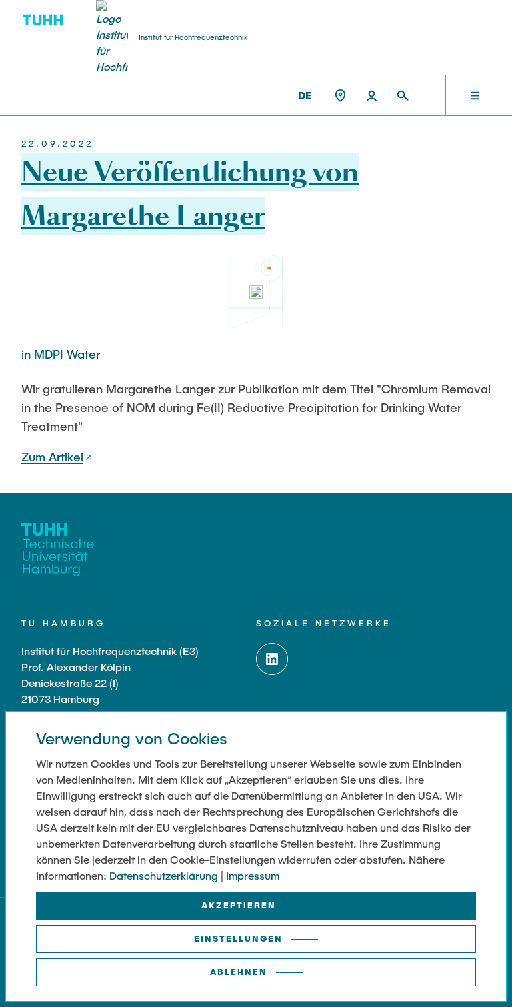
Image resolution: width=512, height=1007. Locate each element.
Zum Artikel (52, 456)
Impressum (252, 875)
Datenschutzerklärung (163, 875)
